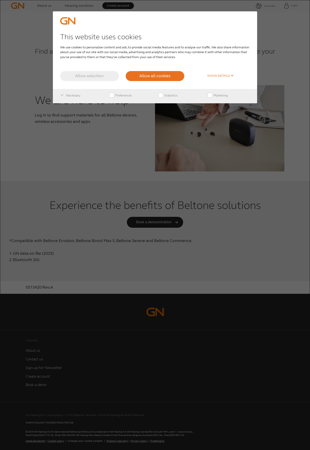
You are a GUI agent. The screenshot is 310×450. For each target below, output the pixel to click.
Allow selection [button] (89, 75)
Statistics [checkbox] (170, 95)
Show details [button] (219, 76)
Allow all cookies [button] (154, 75)
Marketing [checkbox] (220, 95)
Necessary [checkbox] (72, 95)
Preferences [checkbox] (123, 95)
